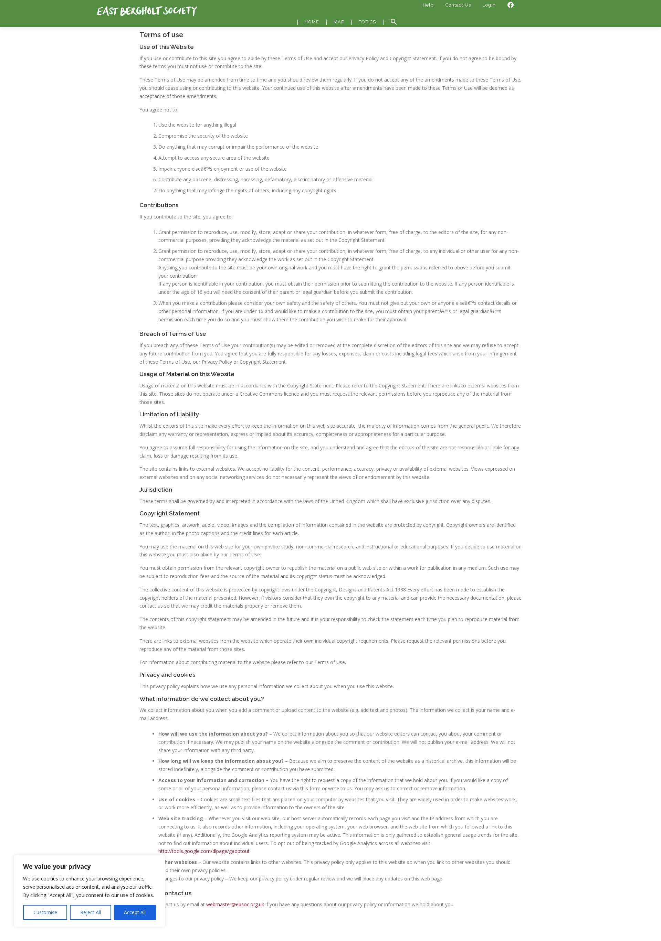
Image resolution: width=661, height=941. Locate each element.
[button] (394, 22)
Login (489, 5)
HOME (312, 21)
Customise (45, 912)
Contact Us (458, 5)
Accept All (135, 912)
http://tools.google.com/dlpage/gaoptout (204, 851)
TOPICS (367, 21)
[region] (89, 891)
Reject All (90, 912)
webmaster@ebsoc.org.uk (235, 904)
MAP (339, 21)
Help (428, 5)
